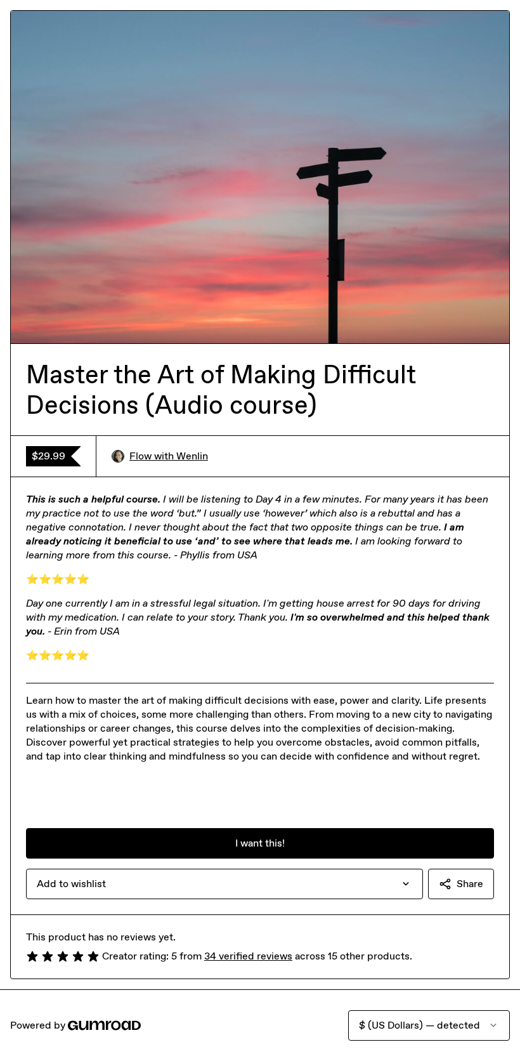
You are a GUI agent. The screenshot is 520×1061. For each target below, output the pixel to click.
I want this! (260, 843)
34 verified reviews (248, 956)
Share (470, 884)
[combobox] (224, 884)
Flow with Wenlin (168, 456)
